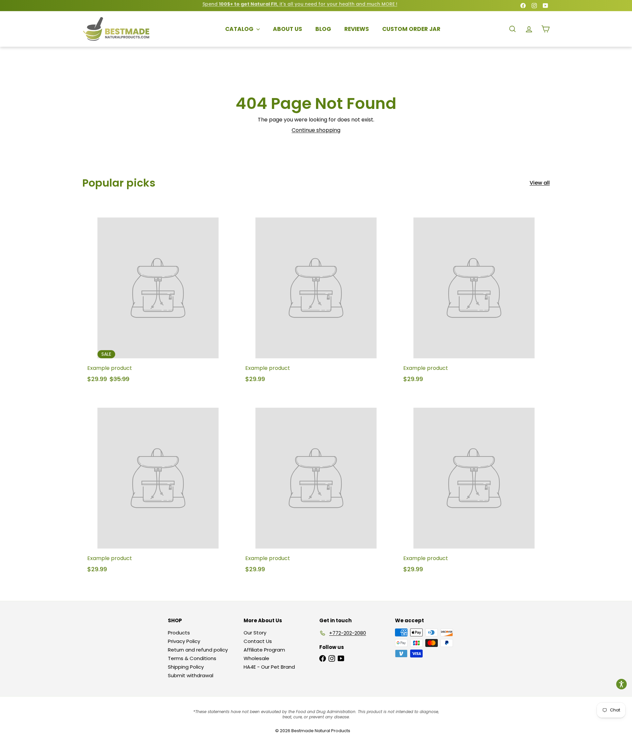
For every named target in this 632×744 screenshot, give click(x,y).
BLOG (323, 29)
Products (179, 632)
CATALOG (240, 29)
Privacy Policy (184, 641)
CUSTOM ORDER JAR (411, 29)
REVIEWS (356, 29)
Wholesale (256, 658)
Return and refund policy (198, 649)
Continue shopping (316, 130)
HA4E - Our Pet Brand (269, 666)
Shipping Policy (186, 666)
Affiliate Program (264, 649)
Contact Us (258, 641)
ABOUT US (287, 29)
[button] (621, 684)
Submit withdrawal (190, 675)
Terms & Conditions (192, 658)
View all (540, 183)
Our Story (255, 632)
